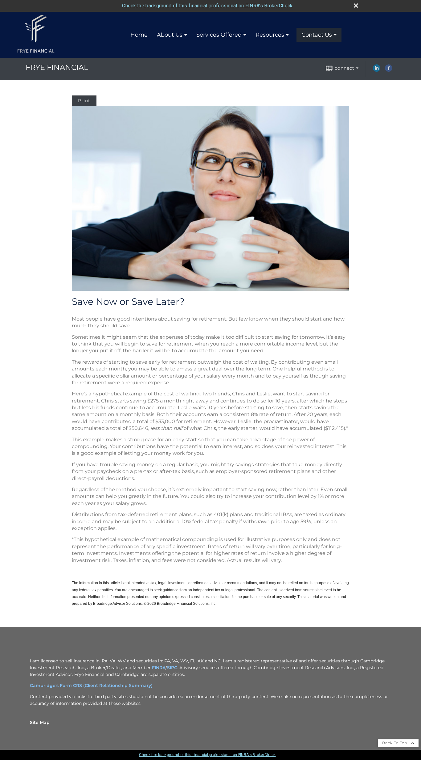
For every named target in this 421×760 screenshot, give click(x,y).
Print (84, 100)
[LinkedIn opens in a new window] (376, 70)
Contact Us (316, 34)
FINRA (159, 667)
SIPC (172, 667)
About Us (169, 34)
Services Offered (219, 34)
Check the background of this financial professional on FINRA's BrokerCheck (207, 6)
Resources (269, 34)
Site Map (40, 722)
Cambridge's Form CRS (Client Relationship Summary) (91, 685)
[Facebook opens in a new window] (388, 70)
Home (139, 34)
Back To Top (395, 743)
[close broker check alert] (356, 5)
